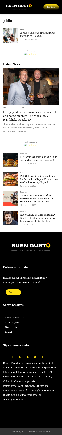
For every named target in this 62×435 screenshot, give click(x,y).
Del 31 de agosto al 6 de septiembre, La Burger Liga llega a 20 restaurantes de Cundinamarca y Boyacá (39, 179)
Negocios (23, 153)
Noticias (23, 173)
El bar (22, 29)
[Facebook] (6, 357)
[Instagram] (13, 357)
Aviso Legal (17, 431)
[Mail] (27, 357)
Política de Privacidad (40, 431)
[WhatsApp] (42, 357)
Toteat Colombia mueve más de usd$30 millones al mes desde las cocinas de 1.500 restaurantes (36, 198)
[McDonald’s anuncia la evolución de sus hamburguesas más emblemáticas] (10, 160)
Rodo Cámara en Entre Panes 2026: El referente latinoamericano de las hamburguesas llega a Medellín (38, 217)
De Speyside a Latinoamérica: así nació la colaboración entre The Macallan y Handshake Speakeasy (30, 115)
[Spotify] (34, 357)
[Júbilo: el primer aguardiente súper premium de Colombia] (10, 35)
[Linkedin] (20, 357)
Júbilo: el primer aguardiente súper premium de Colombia (37, 34)
